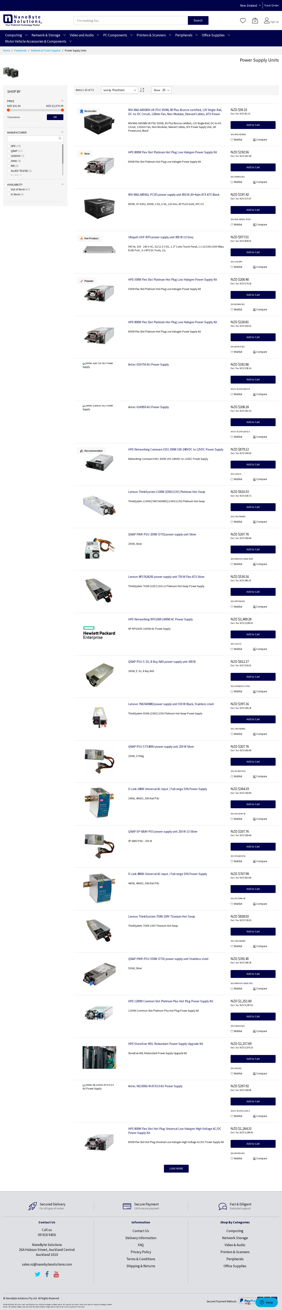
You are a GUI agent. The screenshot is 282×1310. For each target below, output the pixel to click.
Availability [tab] (15, 184)
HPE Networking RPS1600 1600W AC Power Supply (160, 619)
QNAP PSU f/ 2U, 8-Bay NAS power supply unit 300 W (162, 662)
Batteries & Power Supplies (46, 50)
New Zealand (248, 5)
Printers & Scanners (235, 1252)
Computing (234, 1231)
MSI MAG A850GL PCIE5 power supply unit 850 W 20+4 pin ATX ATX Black (173, 195)
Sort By (107, 90)
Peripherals (20, 50)
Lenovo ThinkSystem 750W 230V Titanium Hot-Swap (161, 916)
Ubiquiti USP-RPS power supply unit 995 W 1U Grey (160, 237)
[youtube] (56, 1276)
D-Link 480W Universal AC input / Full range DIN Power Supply (167, 874)
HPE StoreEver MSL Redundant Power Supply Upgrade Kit (165, 1044)
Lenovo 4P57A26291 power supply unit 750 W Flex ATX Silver (166, 577)
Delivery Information (141, 1238)
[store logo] (22, 20)
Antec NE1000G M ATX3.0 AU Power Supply (155, 1086)
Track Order (271, 5)
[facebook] (47, 1276)
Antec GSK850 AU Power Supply (148, 407)
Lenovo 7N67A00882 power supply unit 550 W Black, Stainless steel (171, 704)
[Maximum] (62, 110)
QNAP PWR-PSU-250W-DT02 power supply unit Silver (162, 534)
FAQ (141, 1245)
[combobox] (131, 20)
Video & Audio (235, 1245)
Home (7, 50)
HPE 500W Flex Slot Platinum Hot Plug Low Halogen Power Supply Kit (172, 279)
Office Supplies (235, 1266)
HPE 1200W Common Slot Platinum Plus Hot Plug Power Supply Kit (170, 1001)
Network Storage (235, 1238)
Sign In (274, 18)
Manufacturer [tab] (17, 132)
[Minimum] (8, 110)
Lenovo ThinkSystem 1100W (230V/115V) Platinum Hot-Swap (166, 492)
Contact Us (141, 1231)
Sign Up (274, 22)
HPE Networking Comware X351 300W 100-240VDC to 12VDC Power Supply (175, 449)
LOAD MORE (176, 1168)
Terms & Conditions (140, 1259)
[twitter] (37, 1276)
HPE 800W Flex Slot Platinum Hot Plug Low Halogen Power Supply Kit (172, 152)
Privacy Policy (141, 1252)
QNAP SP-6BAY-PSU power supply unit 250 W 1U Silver (163, 831)
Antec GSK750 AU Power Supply (148, 364)
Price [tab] (10, 101)
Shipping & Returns (140, 1266)
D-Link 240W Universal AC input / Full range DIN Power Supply (167, 789)
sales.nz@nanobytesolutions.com (47, 1264)
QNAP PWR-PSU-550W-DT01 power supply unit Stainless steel (168, 959)
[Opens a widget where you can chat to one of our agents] (266, 1303)
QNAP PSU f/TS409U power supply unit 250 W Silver (161, 747)
